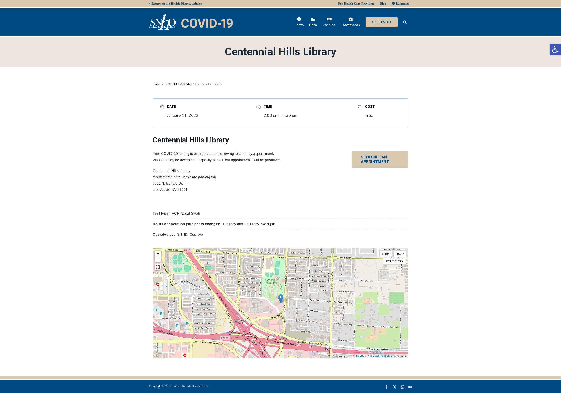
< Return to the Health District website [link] (175, 3)
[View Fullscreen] (158, 267)
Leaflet (361, 356)
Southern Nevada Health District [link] (189, 386)
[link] (555, 49)
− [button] (158, 259)
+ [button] (158, 253)
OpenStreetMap (381, 356)
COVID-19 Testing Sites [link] (178, 84)
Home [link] (157, 84)
